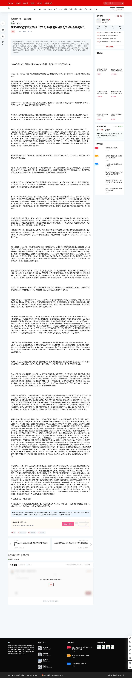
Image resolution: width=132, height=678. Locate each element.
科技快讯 (39, 3)
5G (13, 31)
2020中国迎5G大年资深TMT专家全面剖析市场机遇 (71, 543)
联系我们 (27, 19)
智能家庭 (21, 675)
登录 (112, 9)
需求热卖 (25, 3)
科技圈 (32, 3)
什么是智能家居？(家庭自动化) (106, 39)
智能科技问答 (48, 3)
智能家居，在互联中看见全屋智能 (107, 35)
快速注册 (120, 9)
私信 (121, 16)
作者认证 (18, 3)
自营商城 (10, 3)
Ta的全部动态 (109, 47)
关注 (118, 16)
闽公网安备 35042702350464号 (53, 675)
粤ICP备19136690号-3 (33, 675)
